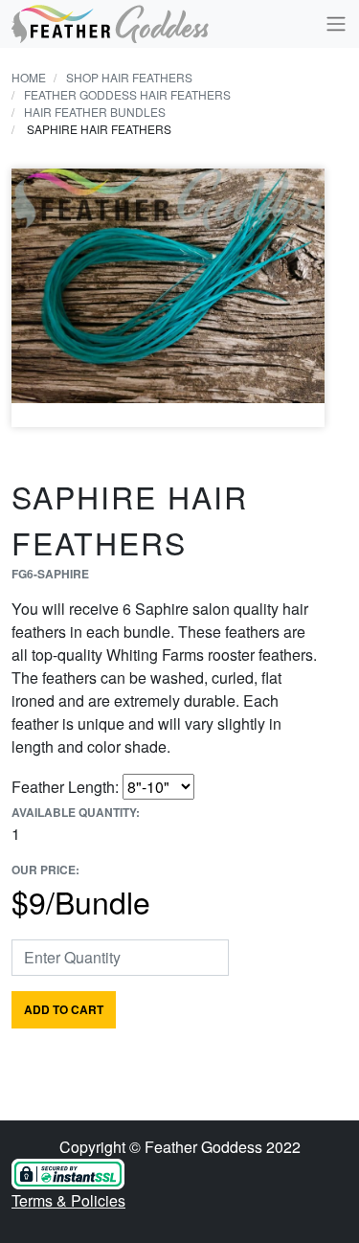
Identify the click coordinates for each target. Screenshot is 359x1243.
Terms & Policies (68, 1200)
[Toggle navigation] (330, 24)
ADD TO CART (63, 1009)
